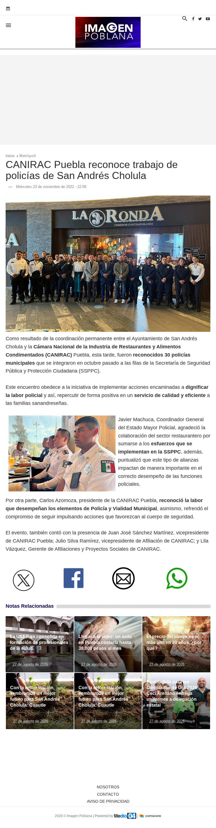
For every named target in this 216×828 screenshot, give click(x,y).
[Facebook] (193, 18)
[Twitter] (200, 18)
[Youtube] (208, 18)
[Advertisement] (108, 99)
